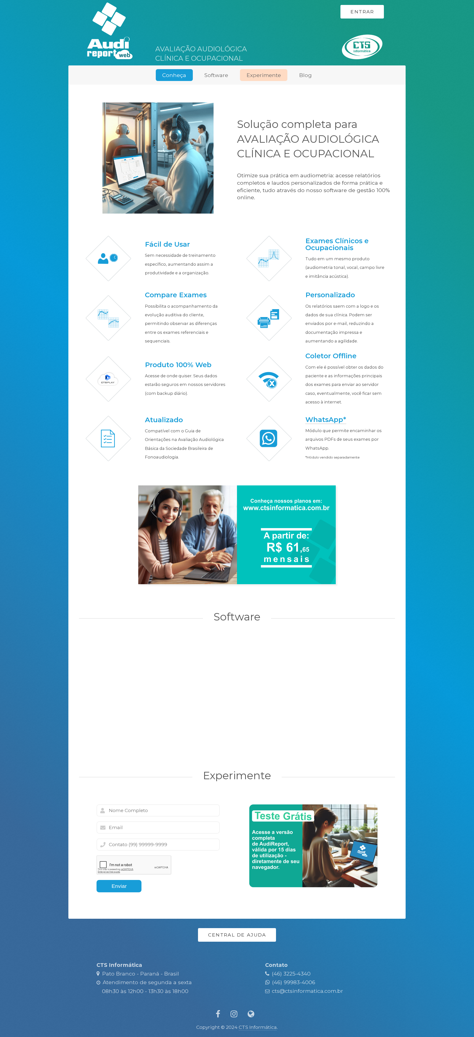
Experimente (264, 75)
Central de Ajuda (237, 935)
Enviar (119, 886)
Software (216, 75)
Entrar (362, 12)
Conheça (174, 75)
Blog (305, 75)
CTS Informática (258, 1027)
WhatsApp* (325, 419)
